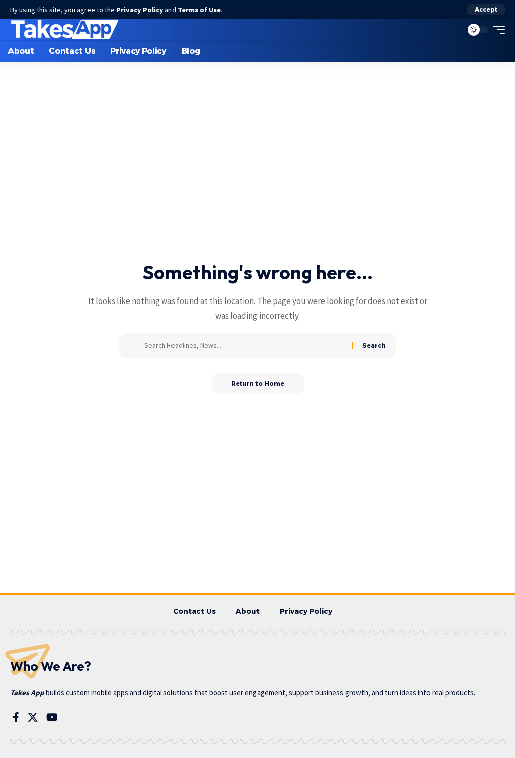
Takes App (27, 692)
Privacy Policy (139, 9)
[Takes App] (65, 29)
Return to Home (257, 383)
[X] (32, 717)
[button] (486, 9)
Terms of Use (199, 9)
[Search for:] (244, 345)
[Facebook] (16, 717)
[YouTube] (52, 717)
